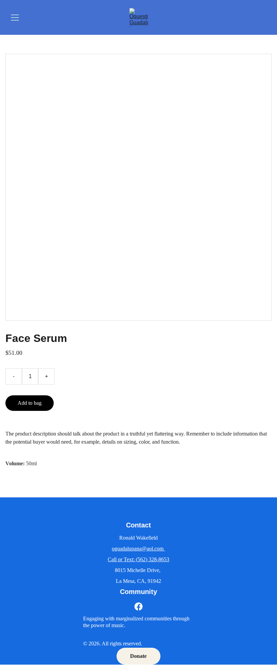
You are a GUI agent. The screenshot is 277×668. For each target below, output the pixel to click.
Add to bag (30, 403)
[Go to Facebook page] (138, 606)
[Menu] (15, 18)
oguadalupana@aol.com (138, 548)
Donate (138, 656)
